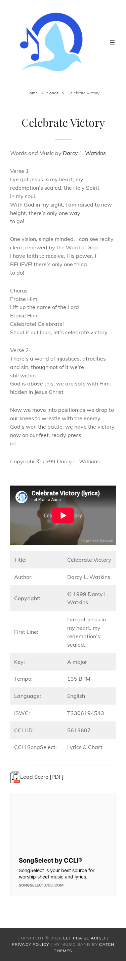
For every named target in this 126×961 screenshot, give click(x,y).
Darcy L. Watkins (84, 153)
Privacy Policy (30, 944)
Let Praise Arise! (84, 937)
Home (32, 92)
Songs (52, 92)
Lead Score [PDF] (42, 776)
